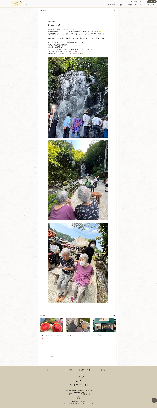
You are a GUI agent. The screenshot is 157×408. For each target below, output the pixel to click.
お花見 (70, 335)
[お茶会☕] (104, 325)
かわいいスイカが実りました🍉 (51, 336)
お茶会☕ (98, 335)
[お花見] (78, 325)
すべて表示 (114, 315)
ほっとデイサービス (79, 385)
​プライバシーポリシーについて (78, 401)
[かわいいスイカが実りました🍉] (51, 325)
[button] (114, 10)
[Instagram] (78, 398)
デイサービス (27, 5)
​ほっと (24, 2)
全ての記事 (43, 11)
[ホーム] (154, 400)
